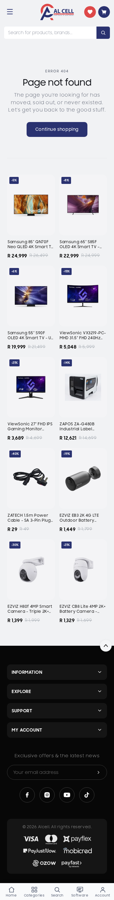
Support (22, 710)
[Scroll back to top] (106, 646)
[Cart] (104, 12)
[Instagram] (47, 794)
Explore (21, 691)
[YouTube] (67, 794)
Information (27, 672)
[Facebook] (27, 794)
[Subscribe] (98, 772)
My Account (27, 730)
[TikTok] (86, 794)
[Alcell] (57, 12)
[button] (10, 12)
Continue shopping (57, 129)
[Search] (103, 33)
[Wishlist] (90, 12)
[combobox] (50, 33)
